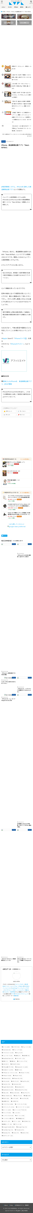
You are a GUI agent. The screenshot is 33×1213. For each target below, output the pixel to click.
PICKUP (16, 1064)
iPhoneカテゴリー (17, 344)
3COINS (27, 1121)
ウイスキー (21, 1058)
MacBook (20, 1087)
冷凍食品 (20, 1118)
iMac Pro (18, 1095)
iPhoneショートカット (10, 1072)
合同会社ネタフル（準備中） (22, 1205)
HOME (3, 11)
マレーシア (18, 1050)
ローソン (7, 1110)
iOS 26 (6, 1081)
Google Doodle (9, 1127)
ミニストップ (23, 1061)
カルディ (6, 1121)
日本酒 (27, 1055)
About (6, 1205)
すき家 (15, 1101)
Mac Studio (7, 1095)
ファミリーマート (23, 1107)
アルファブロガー (19, 984)
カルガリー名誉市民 (9, 992)
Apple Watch (8, 1087)
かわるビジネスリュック (22, 994)
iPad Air (6, 1084)
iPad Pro (25, 1081)
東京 (5, 1061)
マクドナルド (8, 1104)
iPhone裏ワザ (8, 1067)
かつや (15, 1098)
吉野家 (6, 1101)
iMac (5, 1092)
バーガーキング (21, 1104)
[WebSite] (16, 999)
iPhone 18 (7, 1075)
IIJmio (25, 1133)
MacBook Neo (8, 1058)
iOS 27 (16, 1081)
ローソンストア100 (20, 1110)
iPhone (8, 11)
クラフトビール (8, 1052)
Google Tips (22, 1127)
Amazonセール (22, 1067)
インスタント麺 (8, 1118)
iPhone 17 (24, 1072)
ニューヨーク (7, 1055)
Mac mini (15, 1092)
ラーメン (20, 1115)
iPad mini (17, 1084)
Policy (11, 1205)
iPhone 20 (6, 1078)
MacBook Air (8, 1090)
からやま (24, 1098)
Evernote (7, 1050)
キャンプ (7, 1112)
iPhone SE (18, 1078)
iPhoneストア (20, 338)
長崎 (13, 1061)
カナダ (16, 1047)
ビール (6, 1047)
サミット (18, 1124)
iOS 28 (6, 1064)
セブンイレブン (8, 1107)
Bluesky (6, 1133)
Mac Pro (26, 1092)
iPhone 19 (18, 1075)
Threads (20, 1130)
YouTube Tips (8, 1130)
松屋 (28, 1095)
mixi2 (16, 1133)
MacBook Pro (22, 1090)
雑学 (19, 1070)
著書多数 (16, 995)
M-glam (18, 1210)
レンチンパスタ (8, 1115)
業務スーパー (7, 1124)
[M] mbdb (25, 1210)
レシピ (17, 1112)
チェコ (20, 1052)
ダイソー (16, 1121)
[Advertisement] (16, 44)
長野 (18, 1055)
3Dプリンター (8, 1135)
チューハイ (27, 1047)
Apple (5, 338)
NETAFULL (14, 1208)
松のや (6, 1098)
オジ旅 (13, 994)
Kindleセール (8, 1070)
